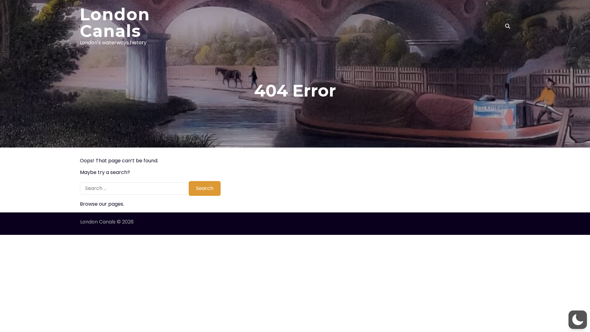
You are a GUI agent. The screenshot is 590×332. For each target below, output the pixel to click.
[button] (577, 319)
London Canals (115, 22)
